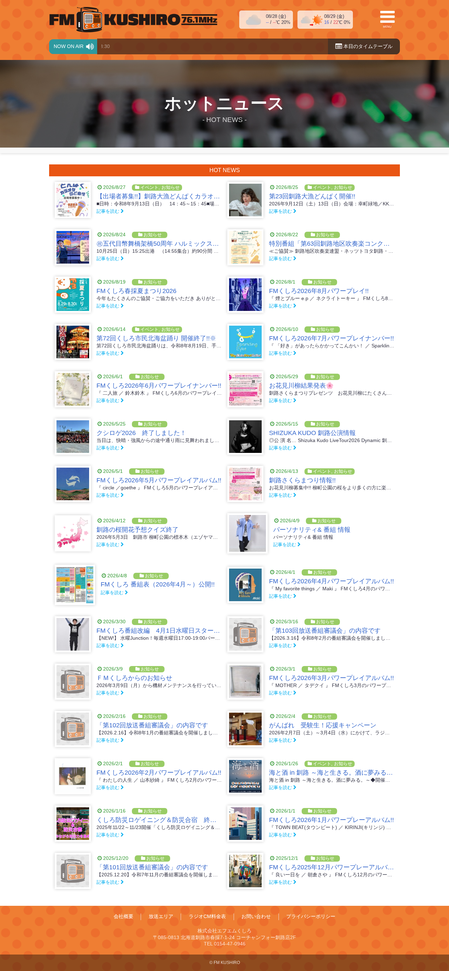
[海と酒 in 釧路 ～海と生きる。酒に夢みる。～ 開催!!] (245, 776)
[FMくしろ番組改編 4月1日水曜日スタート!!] (73, 634)
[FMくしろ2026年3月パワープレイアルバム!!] (245, 682)
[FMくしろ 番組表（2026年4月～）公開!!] (75, 585)
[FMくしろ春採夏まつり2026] (73, 295)
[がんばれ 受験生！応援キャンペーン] (245, 729)
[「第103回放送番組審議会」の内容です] (245, 634)
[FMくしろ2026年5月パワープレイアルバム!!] (73, 484)
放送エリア (161, 916)
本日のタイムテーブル (367, 46)
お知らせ (170, 187)
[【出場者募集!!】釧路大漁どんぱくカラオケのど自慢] (73, 200)
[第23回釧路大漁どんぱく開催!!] (245, 200)
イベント (149, 187)
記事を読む (108, 211)
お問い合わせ (256, 916)
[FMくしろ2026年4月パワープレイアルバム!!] (245, 585)
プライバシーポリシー (310, 916)
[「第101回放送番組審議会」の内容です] (73, 871)
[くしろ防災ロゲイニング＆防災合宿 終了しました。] (73, 824)
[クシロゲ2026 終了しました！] (73, 437)
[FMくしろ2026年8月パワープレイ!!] (245, 295)
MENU (387, 26)
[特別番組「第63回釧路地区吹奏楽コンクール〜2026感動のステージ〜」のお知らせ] (245, 247)
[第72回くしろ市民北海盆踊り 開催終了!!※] (73, 342)
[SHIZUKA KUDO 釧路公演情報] (245, 437)
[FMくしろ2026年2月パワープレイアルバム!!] (73, 776)
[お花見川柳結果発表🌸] (245, 389)
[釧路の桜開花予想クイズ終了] (73, 533)
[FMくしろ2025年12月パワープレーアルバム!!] (245, 871)
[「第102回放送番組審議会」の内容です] (73, 729)
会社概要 (123, 916)
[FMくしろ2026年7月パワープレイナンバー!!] (245, 342)
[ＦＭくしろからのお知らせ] (73, 682)
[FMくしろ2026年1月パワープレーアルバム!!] (245, 824)
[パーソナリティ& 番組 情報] (247, 533)
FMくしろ (133, 20)
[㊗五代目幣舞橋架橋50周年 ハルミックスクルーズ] (73, 247)
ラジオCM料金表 (207, 916)
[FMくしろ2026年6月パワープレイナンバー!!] (73, 389)
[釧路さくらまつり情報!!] (245, 484)
